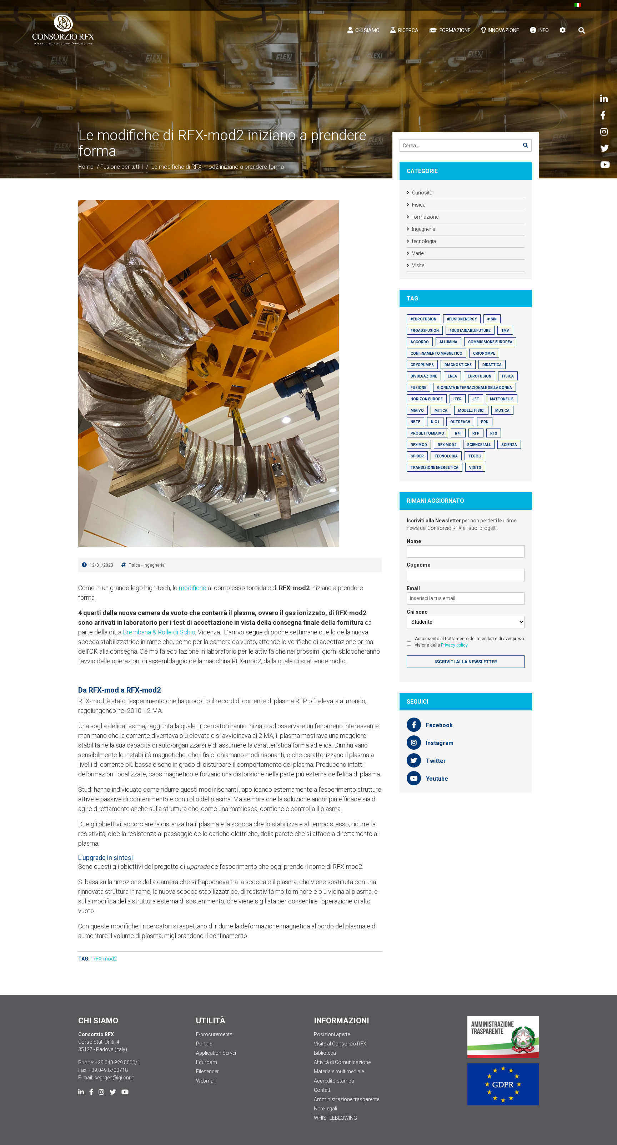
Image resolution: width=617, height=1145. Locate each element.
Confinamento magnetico (436, 353)
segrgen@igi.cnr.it (114, 1077)
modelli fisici (471, 410)
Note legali (325, 1108)
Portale (204, 1044)
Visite (418, 265)
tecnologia (424, 241)
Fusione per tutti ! (121, 166)
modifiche (192, 588)
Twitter (435, 761)
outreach (460, 422)
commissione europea (490, 342)
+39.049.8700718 (108, 1070)
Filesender (207, 1071)
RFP (476, 433)
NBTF (415, 422)
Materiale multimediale (339, 1071)
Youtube (436, 778)
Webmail (206, 1081)
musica (502, 410)
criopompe (484, 353)
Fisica (134, 565)
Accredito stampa (334, 1081)
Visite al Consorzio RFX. (340, 1044)
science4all (479, 445)
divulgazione (424, 376)
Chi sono (417, 612)
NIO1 (435, 422)
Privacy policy (454, 645)
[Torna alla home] (63, 30)
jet (475, 399)
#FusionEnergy (462, 319)
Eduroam (206, 1062)
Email (413, 588)
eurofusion (479, 376)
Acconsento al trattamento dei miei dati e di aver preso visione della (469, 642)
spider (417, 456)
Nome (414, 541)
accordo (420, 342)
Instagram (439, 743)
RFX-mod (419, 445)
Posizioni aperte (332, 1034)
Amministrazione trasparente (346, 1099)
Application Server (216, 1053)
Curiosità (422, 193)
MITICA (441, 410)
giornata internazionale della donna (474, 388)
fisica (508, 376)
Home (86, 166)
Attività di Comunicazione (342, 1062)
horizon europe (427, 399)
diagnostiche (458, 365)
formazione (425, 217)
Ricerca (407, 30)
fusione (418, 388)
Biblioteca (325, 1053)
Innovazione (503, 30)
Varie (417, 253)
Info (543, 30)
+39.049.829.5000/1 (117, 1062)
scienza (509, 445)
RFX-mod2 (104, 959)
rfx (493, 433)
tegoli (474, 456)
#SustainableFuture (470, 331)
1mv (505, 331)
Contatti (322, 1090)
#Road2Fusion (425, 331)
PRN (484, 422)
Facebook (439, 725)
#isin (492, 319)
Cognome (418, 565)
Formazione (454, 30)
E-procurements (214, 1034)
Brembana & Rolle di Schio (159, 632)
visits (475, 468)
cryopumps (422, 365)
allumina (448, 342)
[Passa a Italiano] (578, 4)
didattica (492, 365)
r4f (458, 433)
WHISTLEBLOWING (335, 1118)
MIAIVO (417, 410)
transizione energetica (434, 468)
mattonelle (501, 399)
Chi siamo (367, 30)
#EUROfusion (423, 319)
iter (457, 399)
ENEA (452, 376)
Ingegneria (154, 565)
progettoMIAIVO (427, 433)
